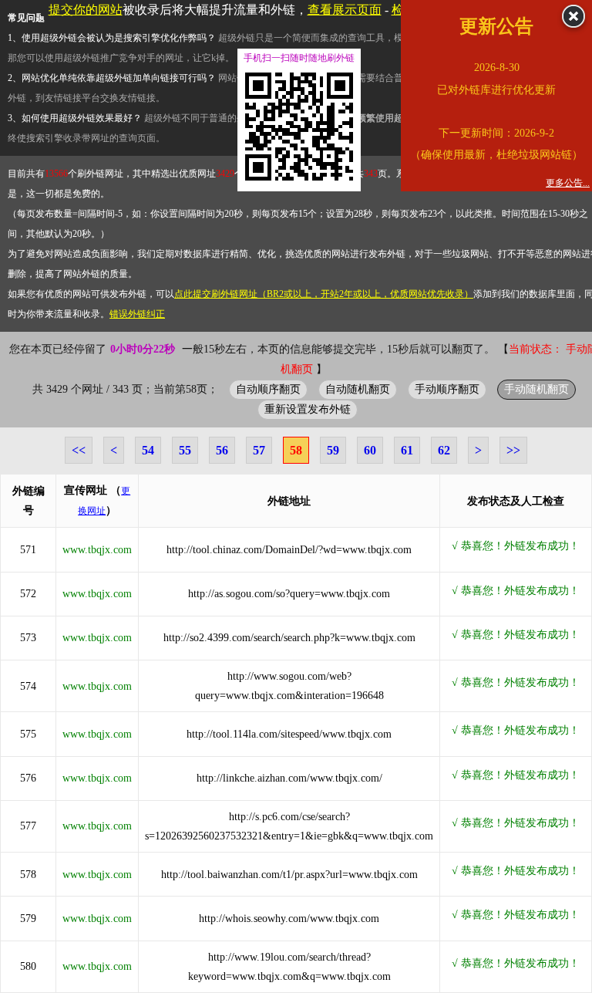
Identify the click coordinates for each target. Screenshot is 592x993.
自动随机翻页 (357, 389)
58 (296, 450)
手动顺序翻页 (447, 389)
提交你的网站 (86, 9)
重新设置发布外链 (307, 409)
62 (444, 450)
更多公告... (568, 182)
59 (333, 450)
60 (370, 450)
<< (79, 450)
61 (407, 450)
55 (185, 450)
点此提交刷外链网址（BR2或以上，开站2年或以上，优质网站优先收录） (323, 294)
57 (259, 450)
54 (148, 450)
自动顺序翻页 (268, 389)
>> (513, 450)
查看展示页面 (345, 9)
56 (222, 450)
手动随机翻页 (536, 389)
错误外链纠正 (137, 314)
